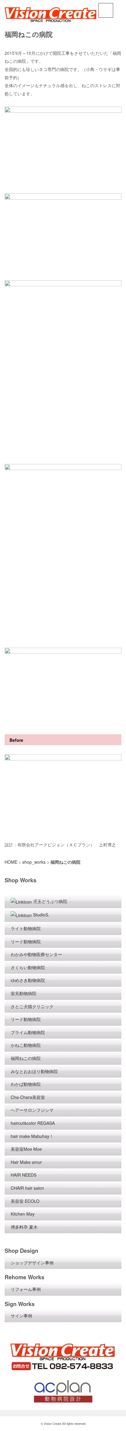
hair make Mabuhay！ (32, 1136)
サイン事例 (21, 1315)
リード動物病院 (26, 941)
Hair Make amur (26, 1162)
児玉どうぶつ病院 (50, 901)
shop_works (34, 862)
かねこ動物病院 (26, 1045)
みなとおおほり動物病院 (34, 1071)
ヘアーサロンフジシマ (32, 1110)
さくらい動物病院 (28, 967)
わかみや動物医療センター (36, 954)
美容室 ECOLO (25, 1201)
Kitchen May (23, 1214)
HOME (11, 862)
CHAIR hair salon (27, 1188)
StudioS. (41, 915)
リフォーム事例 (26, 1289)
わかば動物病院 (26, 1084)
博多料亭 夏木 (24, 1227)
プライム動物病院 (28, 1032)
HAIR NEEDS (23, 1175)
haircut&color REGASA (33, 1123)
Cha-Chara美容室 (28, 1097)
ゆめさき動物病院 (28, 980)
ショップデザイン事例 (32, 1262)
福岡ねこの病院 (26, 1058)
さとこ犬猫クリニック (32, 1006)
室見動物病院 (23, 993)
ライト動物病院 (26, 928)
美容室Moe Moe (26, 1149)
